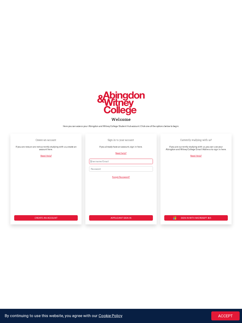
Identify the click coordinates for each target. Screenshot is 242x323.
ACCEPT (225, 316)
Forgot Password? (121, 177)
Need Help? (46, 155)
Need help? (120, 153)
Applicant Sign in (121, 218)
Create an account (46, 218)
